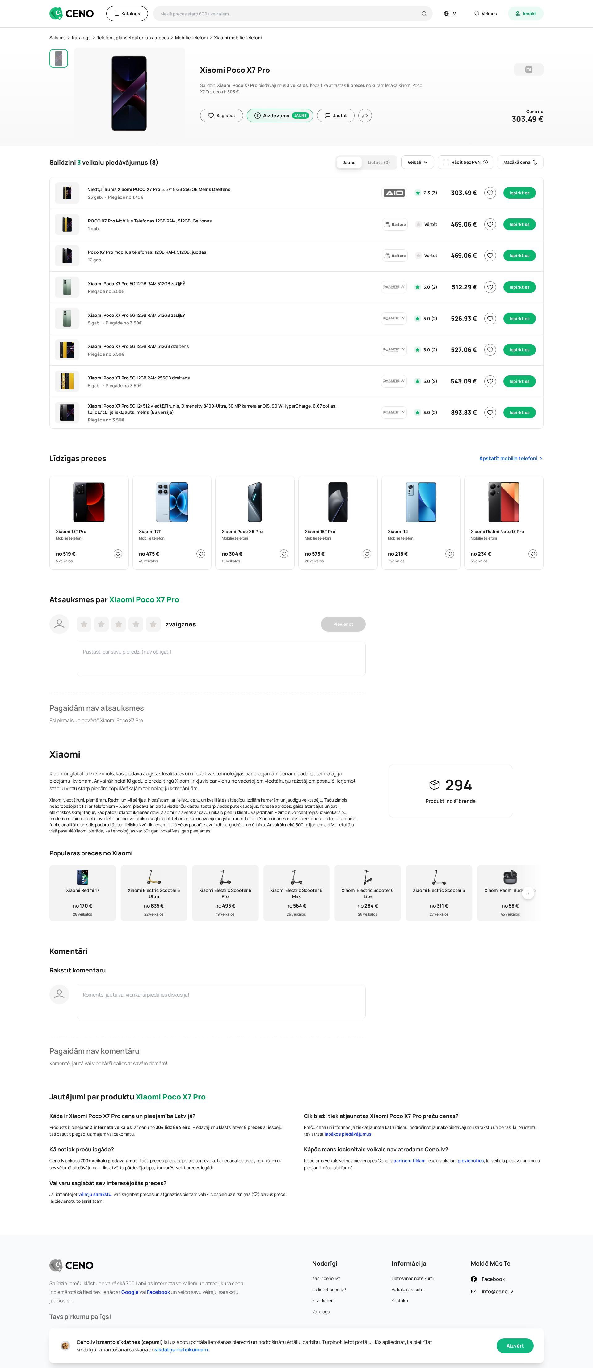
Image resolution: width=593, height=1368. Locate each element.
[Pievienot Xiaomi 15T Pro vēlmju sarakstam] (367, 553)
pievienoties (471, 1160)
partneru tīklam (409, 1160)
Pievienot (343, 624)
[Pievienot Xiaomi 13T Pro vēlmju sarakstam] (118, 553)
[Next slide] (528, 893)
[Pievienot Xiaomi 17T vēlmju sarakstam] (200, 553)
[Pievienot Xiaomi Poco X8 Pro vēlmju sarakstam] (284, 553)
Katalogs (321, 1312)
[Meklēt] (424, 13)
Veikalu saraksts (407, 1289)
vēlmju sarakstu (94, 1194)
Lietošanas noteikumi (413, 1278)
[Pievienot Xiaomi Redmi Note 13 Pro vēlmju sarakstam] (532, 553)
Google (130, 1292)
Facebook (158, 1292)
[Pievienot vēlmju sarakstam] (490, 193)
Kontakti (400, 1300)
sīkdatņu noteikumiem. (181, 1349)
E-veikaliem (323, 1300)
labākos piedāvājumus (348, 1134)
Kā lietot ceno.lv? (329, 1289)
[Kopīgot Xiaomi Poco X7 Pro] (365, 115)
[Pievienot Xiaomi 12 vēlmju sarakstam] (449, 553)
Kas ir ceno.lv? (326, 1278)
